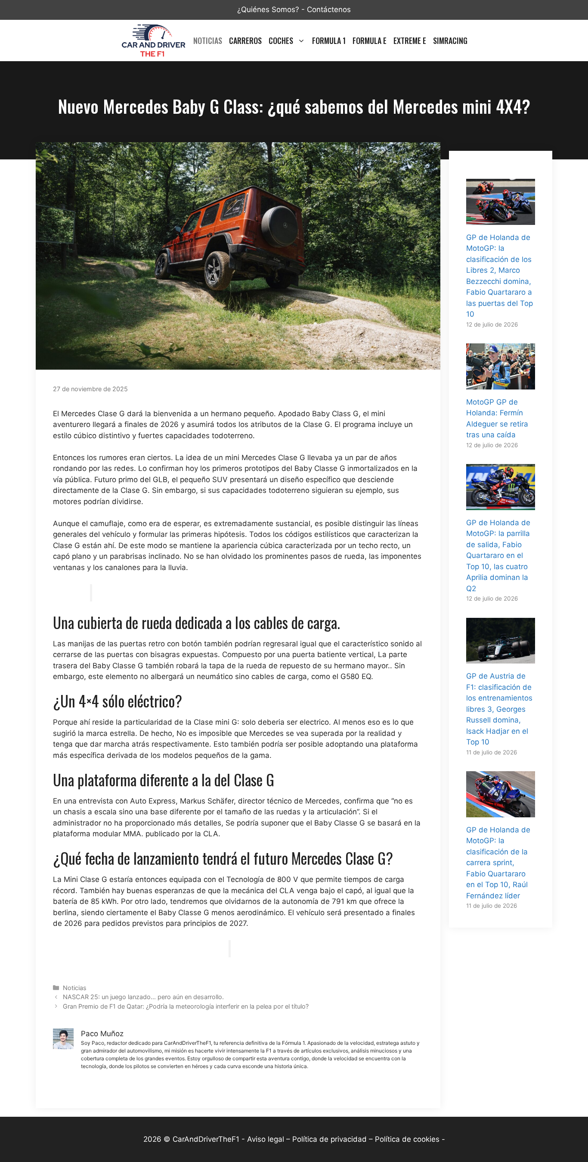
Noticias (207, 40)
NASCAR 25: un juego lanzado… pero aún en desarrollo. (143, 996)
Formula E (370, 40)
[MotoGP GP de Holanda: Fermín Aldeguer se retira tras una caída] (500, 383)
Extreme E (409, 40)
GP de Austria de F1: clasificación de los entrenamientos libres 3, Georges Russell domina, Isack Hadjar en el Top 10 (499, 709)
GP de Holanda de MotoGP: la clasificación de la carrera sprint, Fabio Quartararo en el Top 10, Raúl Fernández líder (498, 863)
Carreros (245, 40)
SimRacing (450, 40)
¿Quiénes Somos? (268, 9)
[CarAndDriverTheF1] (153, 40)
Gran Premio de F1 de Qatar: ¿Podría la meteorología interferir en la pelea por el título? (186, 1006)
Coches (281, 40)
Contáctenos (329, 9)
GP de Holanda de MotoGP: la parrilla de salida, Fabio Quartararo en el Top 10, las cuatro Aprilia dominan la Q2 (498, 555)
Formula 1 (329, 40)
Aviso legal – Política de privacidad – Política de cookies (343, 1139)
